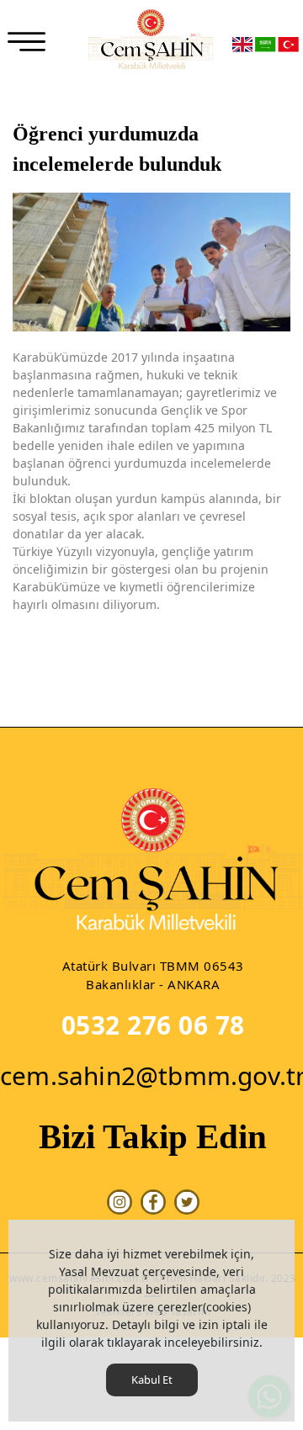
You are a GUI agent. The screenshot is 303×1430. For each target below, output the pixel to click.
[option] (151, 262)
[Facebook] (153, 1202)
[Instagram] (119, 1202)
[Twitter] (186, 1202)
